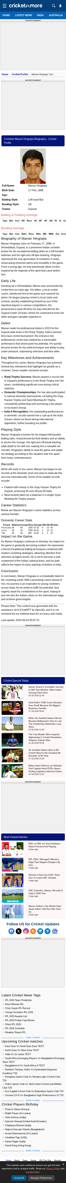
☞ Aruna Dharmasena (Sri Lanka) (20, 1133)
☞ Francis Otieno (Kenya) (15, 1109)
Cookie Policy (32, 1172)
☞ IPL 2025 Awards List (14, 1016)
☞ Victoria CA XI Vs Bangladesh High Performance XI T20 (32, 1095)
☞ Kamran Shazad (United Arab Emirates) (24, 1121)
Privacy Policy (53, 1168)
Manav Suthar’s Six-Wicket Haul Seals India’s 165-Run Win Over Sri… (45, 909)
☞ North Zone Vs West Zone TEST (20, 1050)
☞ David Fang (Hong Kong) (16, 1145)
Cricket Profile (20, 74)
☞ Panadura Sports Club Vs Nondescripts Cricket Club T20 (31, 1077)
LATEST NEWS (23, 15)
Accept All (19, 1178)
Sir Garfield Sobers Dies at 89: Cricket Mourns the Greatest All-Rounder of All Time (45, 753)
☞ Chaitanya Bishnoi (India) (16, 1125)
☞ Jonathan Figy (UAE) (14, 1137)
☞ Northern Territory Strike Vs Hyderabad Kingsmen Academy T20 (29, 1070)
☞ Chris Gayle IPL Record (16, 1008)
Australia (56, 15)
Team (25, 1160)
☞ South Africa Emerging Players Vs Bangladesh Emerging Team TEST (33, 1059)
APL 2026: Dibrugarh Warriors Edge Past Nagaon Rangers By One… (44, 862)
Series (33, 1160)
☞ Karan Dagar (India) (14, 1141)
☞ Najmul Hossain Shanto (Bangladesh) (23, 1129)
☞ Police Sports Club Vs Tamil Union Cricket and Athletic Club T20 (32, 1084)
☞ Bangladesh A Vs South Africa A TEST (23, 1065)
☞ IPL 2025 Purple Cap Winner (18, 1020)
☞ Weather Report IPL (14, 1032)
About (17, 1160)
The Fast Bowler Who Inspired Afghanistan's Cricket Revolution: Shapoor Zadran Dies (45, 737)
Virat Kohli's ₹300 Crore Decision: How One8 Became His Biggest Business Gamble (45, 705)
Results (57, 1160)
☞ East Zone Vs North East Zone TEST (23, 1046)
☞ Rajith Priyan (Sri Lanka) (16, 1113)
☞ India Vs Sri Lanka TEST (16, 1054)
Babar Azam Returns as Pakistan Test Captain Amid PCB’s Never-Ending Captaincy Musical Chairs (45, 768)
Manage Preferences (41, 1178)
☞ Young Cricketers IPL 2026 (17, 1012)
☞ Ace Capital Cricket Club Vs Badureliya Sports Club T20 (32, 1091)
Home (6, 15)
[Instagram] (26, 931)
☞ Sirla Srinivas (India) (14, 1117)
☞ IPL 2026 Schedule (13, 1028)
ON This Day (45, 1160)
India (40, 15)
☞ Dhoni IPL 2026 (11, 1024)
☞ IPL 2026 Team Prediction (17, 1000)
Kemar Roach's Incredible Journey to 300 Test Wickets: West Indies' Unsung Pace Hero (46, 690)
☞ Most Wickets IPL (13, 1004)
